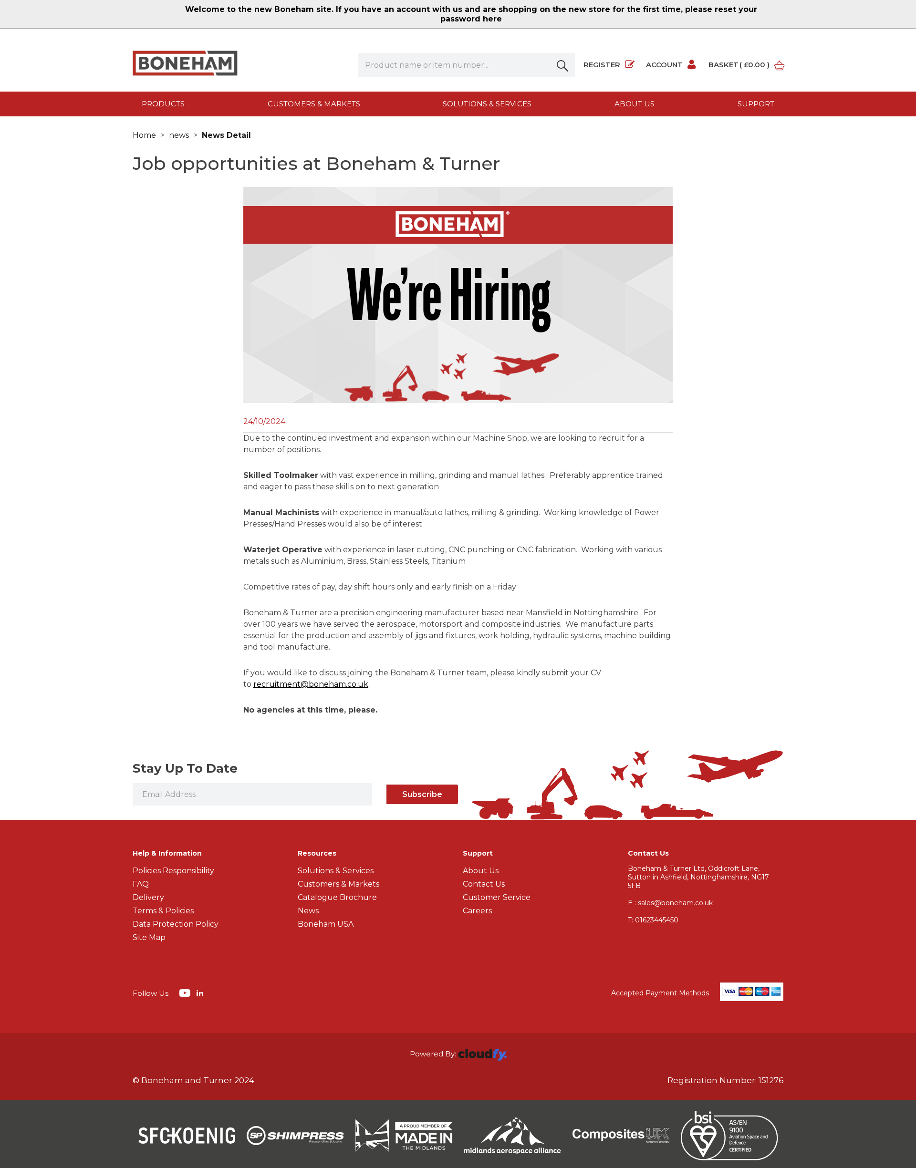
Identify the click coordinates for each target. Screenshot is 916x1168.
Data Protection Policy (176, 924)
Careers (477, 910)
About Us (481, 870)
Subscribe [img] (422, 794)
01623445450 (653, 920)
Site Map (149, 937)
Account (664, 64)
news (179, 135)
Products (163, 103)
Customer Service (497, 897)
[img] (185, 992)
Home (144, 135)
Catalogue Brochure (337, 897)
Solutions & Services (487, 103)
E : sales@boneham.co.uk (670, 903)
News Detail (226, 135)
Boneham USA (326, 924)
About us (634, 103)
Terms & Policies (163, 910)
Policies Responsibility (173, 870)
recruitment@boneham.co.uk (310, 684)
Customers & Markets (314, 103)
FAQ (141, 884)
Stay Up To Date (185, 768)
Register (601, 64)
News (308, 910)
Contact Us (484, 884)
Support (756, 103)
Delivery (148, 897)
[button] (563, 65)
